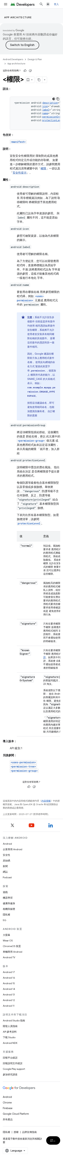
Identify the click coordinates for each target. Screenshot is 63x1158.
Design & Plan (35, 59)
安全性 (6, 855)
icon (45, 106)
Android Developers (13, 59)
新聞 (5, 866)
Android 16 (9, 977)
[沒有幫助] (30, 70)
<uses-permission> (23, 762)
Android (7, 843)
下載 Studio (9, 1037)
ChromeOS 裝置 (12, 946)
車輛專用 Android (12, 951)
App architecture (18, 17)
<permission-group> (31, 440)
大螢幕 (6, 935)
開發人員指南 (10, 1026)
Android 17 (9, 972)
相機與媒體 (9, 909)
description (50, 102)
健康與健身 (9, 903)
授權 (16, 1132)
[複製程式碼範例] (58, 99)
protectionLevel (29, 523)
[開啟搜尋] (41, 4)
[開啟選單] (5, 4)
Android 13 (9, 994)
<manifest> (18, 141)
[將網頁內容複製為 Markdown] (39, 80)
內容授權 (46, 800)
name (45, 113)
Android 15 (9, 983)
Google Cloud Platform (16, 1113)
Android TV (9, 957)
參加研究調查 (10, 1074)
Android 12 (9, 1000)
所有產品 (8, 1119)
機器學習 (8, 897)
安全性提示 (20, 172)
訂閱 (53, 1140)
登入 (56, 4)
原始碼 (6, 860)
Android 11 (9, 1005)
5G (4, 920)
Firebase (7, 1108)
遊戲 (5, 892)
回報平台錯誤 (10, 1057)
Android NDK (10, 1043)
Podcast (7, 877)
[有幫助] (25, 70)
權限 (43, 168)
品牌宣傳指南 (29, 1132)
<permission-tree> (23, 766)
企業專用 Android (12, 849)
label (45, 109)
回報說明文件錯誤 (12, 1063)
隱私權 (6, 914)
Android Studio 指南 (14, 1020)
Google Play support (14, 1068)
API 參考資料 (10, 1031)
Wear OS (8, 940)
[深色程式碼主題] (54, 99)
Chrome (7, 1102)
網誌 (5, 871)
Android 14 (9, 989)
